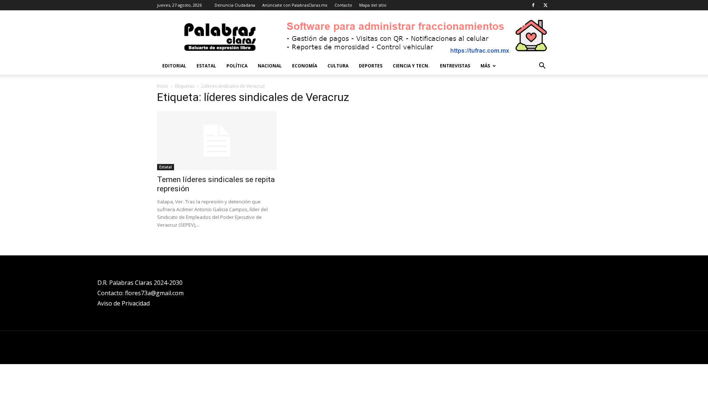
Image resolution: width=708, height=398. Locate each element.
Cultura (337, 66)
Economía (304, 66)
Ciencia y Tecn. (411, 66)
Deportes (370, 66)
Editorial (174, 66)
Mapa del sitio (372, 5)
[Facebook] (533, 5)
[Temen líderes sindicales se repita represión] (217, 140)
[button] (542, 66)
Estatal (206, 66)
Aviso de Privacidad (123, 303)
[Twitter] (545, 5)
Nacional (270, 66)
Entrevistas (455, 66)
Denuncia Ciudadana (235, 5)
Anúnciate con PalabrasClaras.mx (294, 5)
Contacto (343, 5)
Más (485, 66)
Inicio (162, 86)
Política (236, 66)
